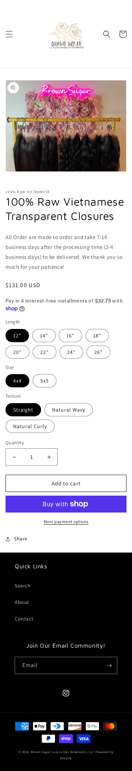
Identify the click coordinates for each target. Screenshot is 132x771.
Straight (23, 409)
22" (44, 352)
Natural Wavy (68, 409)
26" (98, 352)
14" (44, 335)
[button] (9, 34)
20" (17, 352)
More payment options (66, 521)
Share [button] (20, 538)
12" (17, 335)
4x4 (17, 380)
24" (71, 352)
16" (70, 335)
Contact (24, 618)
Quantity (15, 442)
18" (97, 335)
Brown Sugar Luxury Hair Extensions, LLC (62, 752)
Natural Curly (30, 426)
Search (23, 585)
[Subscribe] (109, 665)
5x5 (44, 380)
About (22, 602)
